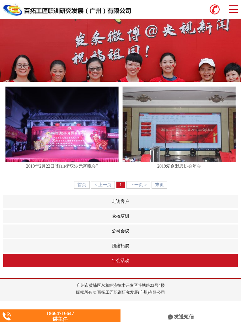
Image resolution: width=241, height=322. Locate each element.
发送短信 (184, 316)
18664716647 (60, 313)
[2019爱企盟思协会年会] (179, 124)
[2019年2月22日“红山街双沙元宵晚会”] (62, 124)
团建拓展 (175, 246)
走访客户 (175, 201)
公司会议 (175, 231)
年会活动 (174, 261)
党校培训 (175, 216)
